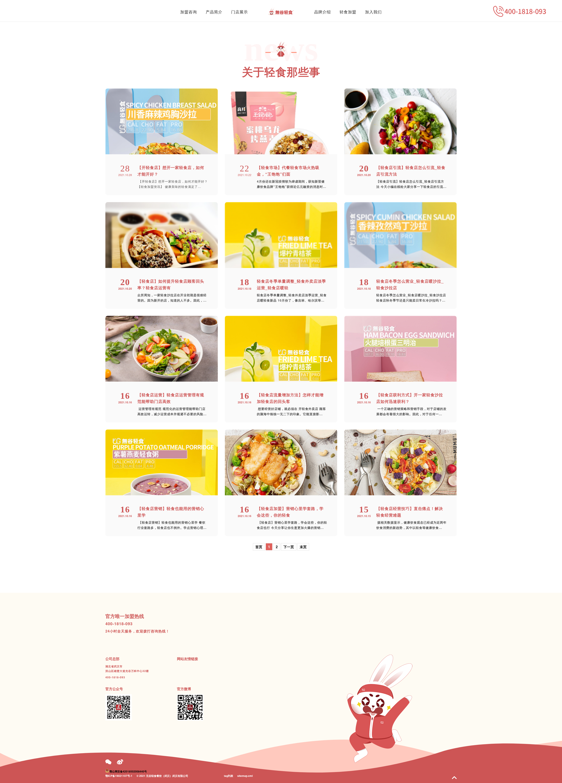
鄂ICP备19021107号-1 (118, 776)
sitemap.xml (245, 776)
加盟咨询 (188, 11)
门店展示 (239, 11)
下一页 (288, 546)
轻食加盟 (348, 11)
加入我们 (373, 11)
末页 (303, 546)
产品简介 (214, 11)
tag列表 (228, 776)
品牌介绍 (322, 11)
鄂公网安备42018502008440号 (128, 771)
